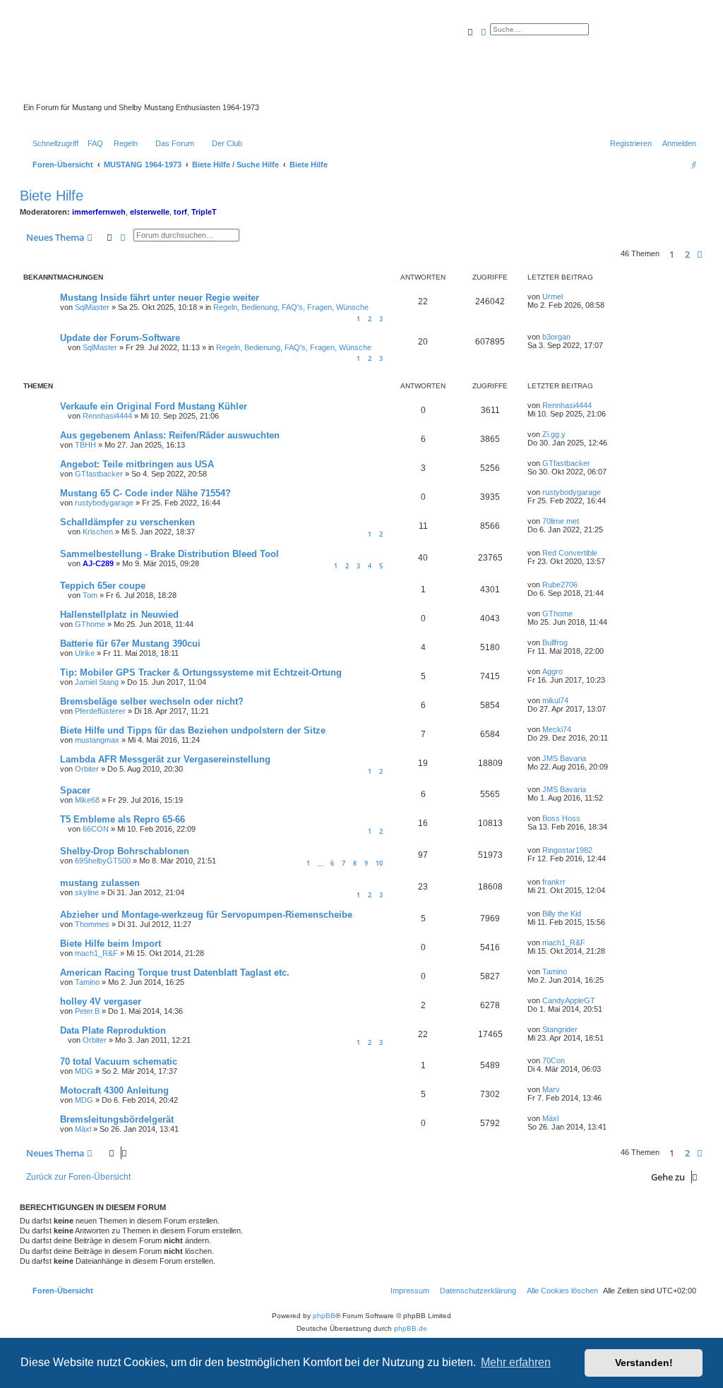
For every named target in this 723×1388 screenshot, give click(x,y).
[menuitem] (92, 143)
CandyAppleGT (568, 1000)
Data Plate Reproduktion (113, 1030)
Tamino (87, 982)
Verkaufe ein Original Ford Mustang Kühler (153, 406)
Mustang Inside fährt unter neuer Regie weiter (159, 297)
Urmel (552, 296)
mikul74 (555, 700)
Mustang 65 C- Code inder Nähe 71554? (145, 493)
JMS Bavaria (564, 758)
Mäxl (83, 1129)
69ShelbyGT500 (103, 860)
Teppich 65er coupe (102, 585)
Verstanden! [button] (644, 1362)
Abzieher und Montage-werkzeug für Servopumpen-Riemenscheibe (206, 914)
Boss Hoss (561, 818)
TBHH (85, 445)
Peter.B (87, 1011)
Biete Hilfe (51, 195)
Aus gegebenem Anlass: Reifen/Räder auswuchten (170, 435)
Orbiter (87, 769)
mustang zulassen (100, 883)
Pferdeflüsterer (100, 711)
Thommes (92, 924)
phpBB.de (410, 1328)
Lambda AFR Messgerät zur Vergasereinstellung (165, 759)
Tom (90, 595)
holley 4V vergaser (100, 1001)
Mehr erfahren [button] (516, 1362)
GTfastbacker (99, 473)
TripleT (204, 212)
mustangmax (97, 740)
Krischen (98, 531)
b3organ (556, 337)
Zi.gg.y (554, 434)
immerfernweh (99, 212)
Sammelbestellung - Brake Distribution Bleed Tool (169, 554)
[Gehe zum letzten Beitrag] (567, 296)
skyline (87, 892)
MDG (84, 1071)
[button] (699, 254)
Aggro (552, 671)
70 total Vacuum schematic (118, 1061)
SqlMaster (92, 307)
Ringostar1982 (567, 850)
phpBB (324, 1316)
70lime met (560, 521)
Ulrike (85, 653)
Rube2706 (560, 584)
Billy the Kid (561, 913)
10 (379, 863)
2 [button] (687, 254)
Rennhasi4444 (107, 416)
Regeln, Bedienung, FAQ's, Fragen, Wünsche (291, 307)
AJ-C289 (98, 563)
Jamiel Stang (97, 682)
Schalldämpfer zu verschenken (127, 522)
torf (180, 212)
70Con (553, 1060)
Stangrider (560, 1029)
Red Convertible (569, 553)
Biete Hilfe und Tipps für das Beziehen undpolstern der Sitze (192, 730)
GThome (90, 624)
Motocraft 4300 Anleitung (114, 1090)
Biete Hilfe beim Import (110, 943)
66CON (96, 829)
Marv (551, 1089)
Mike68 (87, 800)
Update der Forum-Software (120, 338)
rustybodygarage (104, 502)
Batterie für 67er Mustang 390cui (130, 643)
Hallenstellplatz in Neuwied (119, 614)
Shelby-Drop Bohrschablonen (124, 851)
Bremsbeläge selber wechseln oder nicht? (152, 701)
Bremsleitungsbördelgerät (117, 1119)
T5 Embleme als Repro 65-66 (122, 819)
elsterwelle (149, 212)
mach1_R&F (96, 953)
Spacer (75, 790)
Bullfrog (555, 642)
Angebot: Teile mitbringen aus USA (137, 464)
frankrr (554, 882)
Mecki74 (556, 729)
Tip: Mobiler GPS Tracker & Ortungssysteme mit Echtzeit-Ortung (201, 672)
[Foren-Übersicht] (349, 62)
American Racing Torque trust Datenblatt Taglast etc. (174, 972)
